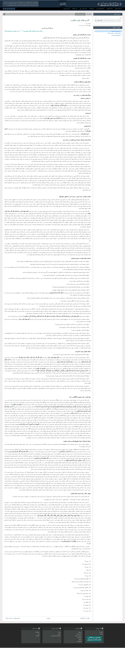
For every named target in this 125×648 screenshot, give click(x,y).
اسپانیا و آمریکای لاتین (55, 635)
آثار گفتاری (108, 8)
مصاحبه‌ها (79, 637)
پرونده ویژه (65, 8)
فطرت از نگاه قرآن (80, 14)
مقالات (101, 634)
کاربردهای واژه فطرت (115, 31)
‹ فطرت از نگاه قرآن (85, 618)
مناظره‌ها (80, 641)
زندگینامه (74, 8)
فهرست (48, 618)
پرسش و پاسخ (78, 635)
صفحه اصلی (88, 14)
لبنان (59, 632)
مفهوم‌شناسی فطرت (115, 35)
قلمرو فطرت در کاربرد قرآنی (113, 33)
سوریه (59, 634)
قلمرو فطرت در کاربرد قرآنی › (12, 618)
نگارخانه (91, 8)
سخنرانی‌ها (79, 634)
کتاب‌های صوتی (99, 8)
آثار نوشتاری (117, 8)
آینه (38, 634)
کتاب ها (101, 632)
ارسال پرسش (82, 8)
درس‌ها (80, 632)
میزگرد (80, 639)
